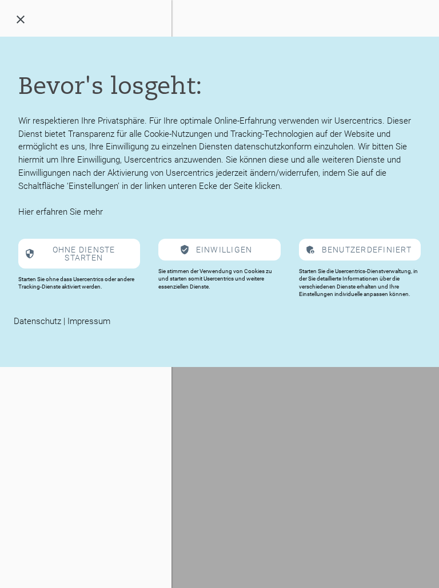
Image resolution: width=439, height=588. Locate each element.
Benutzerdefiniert (367, 249)
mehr (93, 212)
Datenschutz (37, 321)
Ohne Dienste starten (84, 253)
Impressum (88, 321)
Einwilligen (224, 249)
